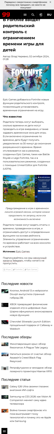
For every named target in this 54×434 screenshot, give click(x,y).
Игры (8, 269)
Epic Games (23, 251)
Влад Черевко (19, 56)
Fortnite (18, 269)
